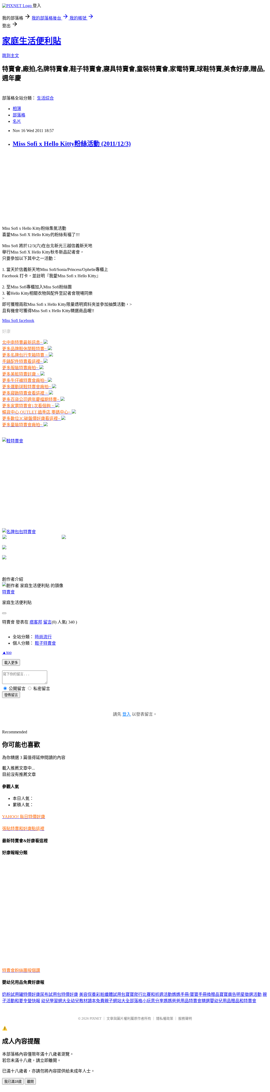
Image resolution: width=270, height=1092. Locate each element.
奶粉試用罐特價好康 (21, 994)
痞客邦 (36, 622)
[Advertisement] (41, 186)
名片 (17, 121)
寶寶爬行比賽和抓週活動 (149, 994)
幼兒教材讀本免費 (87, 1001)
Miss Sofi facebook (18, 320)
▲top (7, 652)
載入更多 (11, 663)
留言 (47, 622)
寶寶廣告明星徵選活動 (240, 994)
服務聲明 (185, 1018)
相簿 (17, 108)
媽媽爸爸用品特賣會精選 (186, 1001)
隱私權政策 (164, 1018)
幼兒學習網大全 (56, 1001)
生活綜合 (45, 98)
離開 (30, 1082)
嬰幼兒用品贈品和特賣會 (233, 1001)
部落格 (19, 115)
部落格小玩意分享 (146, 1001)
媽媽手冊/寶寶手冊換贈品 (195, 994)
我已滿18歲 (13, 1082)
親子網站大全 (117, 1001)
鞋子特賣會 (45, 643)
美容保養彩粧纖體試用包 (102, 994)
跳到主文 (10, 55)
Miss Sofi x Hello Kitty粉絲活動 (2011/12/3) (72, 143)
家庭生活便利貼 (31, 41)
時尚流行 (43, 637)
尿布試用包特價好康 (59, 994)
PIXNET (96, 1018)
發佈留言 (11, 695)
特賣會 (8, 592)
